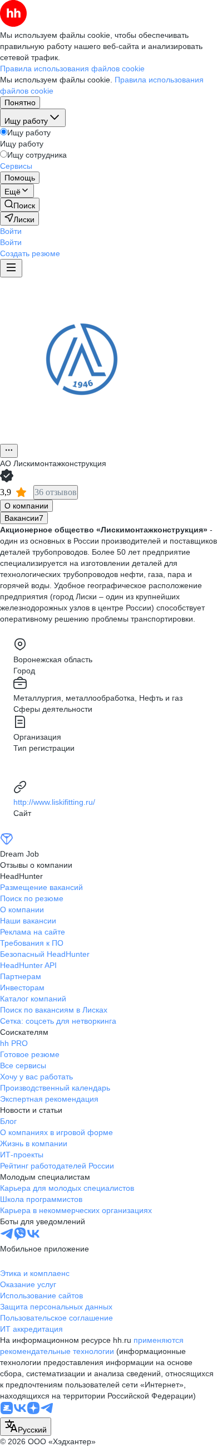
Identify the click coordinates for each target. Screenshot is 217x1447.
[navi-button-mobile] (11, 268)
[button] (11, 231)
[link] (20, 205)
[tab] (26, 506)
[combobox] (25, 1426)
